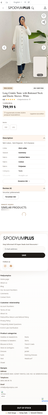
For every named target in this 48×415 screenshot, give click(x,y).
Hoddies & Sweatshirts (8, 337)
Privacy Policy (5, 321)
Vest (2, 358)
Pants (27, 337)
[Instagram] (5, 266)
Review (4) (7, 188)
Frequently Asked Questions (10, 324)
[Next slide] (44, 47)
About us (3, 283)
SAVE (24, 255)
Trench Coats (29, 344)
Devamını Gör (23, 181)
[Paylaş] (43, 22)
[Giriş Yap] (45, 7)
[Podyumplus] (20, 238)
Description (8, 138)
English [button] (17, 2)
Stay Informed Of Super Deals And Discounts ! (20, 244)
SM (6, 127)
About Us (3, 313)
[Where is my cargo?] (7, 2)
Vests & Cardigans (7, 348)
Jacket (27, 351)
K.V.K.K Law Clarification (9, 328)
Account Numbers (7, 306)
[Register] (29, 2)
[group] (24, 47)
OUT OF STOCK (24, 408)
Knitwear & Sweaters (8, 341)
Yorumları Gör (10, 197)
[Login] (25, 2)
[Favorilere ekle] (43, 16)
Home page (4, 279)
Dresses (3, 351)
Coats (27, 348)
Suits (2, 355)
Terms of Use (5, 310)
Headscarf (28, 358)
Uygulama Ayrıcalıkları (37, 114)
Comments (4, 293)
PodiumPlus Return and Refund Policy (14, 317)
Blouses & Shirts (6, 344)
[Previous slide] (4, 47)
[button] (21, 82)
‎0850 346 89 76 (6, 380)
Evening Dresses (31, 355)
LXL (13, 127)
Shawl (2, 362)
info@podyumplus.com (9, 387)
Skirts (27, 341)
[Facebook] (11, 266)
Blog (2, 286)
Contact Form (5, 297)
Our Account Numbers (8, 290)
